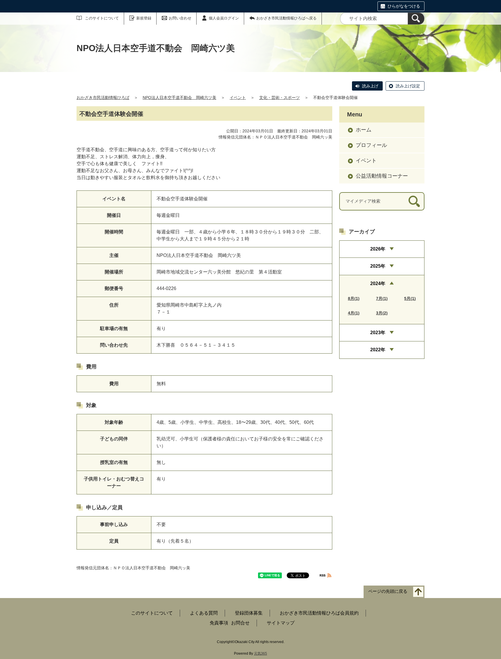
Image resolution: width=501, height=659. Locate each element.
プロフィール (371, 145)
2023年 (377, 332)
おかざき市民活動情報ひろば (103, 97)
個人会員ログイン (224, 18)
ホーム (363, 130)
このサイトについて (102, 18)
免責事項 (219, 622)
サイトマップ (281, 622)
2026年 (377, 248)
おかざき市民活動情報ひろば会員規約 (319, 613)
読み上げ (370, 86)
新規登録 (143, 18)
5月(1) (410, 298)
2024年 (377, 283)
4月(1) (354, 313)
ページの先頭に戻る (387, 591)
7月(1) (382, 298)
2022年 (377, 349)
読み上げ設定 (408, 86)
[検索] (416, 18)
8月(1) (354, 298)
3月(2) (382, 313)
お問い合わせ (180, 18)
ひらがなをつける (404, 6)
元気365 (260, 653)
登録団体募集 (249, 613)
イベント (238, 97)
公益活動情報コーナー (382, 176)
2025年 (377, 266)
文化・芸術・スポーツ (279, 97)
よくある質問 (204, 613)
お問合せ (240, 622)
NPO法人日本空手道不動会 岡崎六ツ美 (179, 97)
